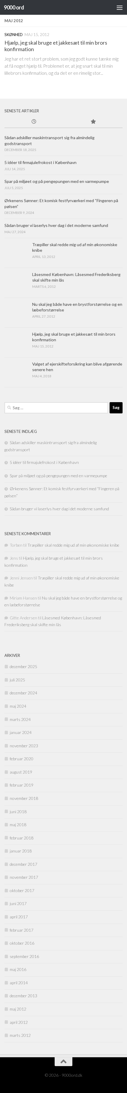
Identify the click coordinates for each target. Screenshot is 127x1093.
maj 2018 (18, 824)
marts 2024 (20, 719)
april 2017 (19, 916)
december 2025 (23, 666)
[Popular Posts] (93, 122)
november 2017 (24, 877)
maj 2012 (18, 1008)
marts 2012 (20, 1035)
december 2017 (23, 864)
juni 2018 (18, 811)
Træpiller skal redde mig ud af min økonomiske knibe (73, 545)
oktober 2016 (22, 943)
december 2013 (23, 995)
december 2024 (23, 692)
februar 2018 (21, 837)
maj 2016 (18, 969)
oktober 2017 (22, 890)
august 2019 (21, 771)
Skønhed (13, 34)
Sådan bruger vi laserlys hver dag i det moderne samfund (56, 225)
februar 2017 (21, 930)
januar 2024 (21, 732)
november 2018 (24, 798)
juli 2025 (17, 679)
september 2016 (24, 956)
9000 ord (14, 7)
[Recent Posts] (34, 122)
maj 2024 (18, 706)
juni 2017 (18, 903)
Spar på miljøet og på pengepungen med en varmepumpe (56, 181)
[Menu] (119, 7)
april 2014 (19, 982)
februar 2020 (21, 758)
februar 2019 (21, 784)
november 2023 (24, 745)
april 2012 (19, 1022)
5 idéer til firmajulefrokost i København (40, 162)
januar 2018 (21, 850)
